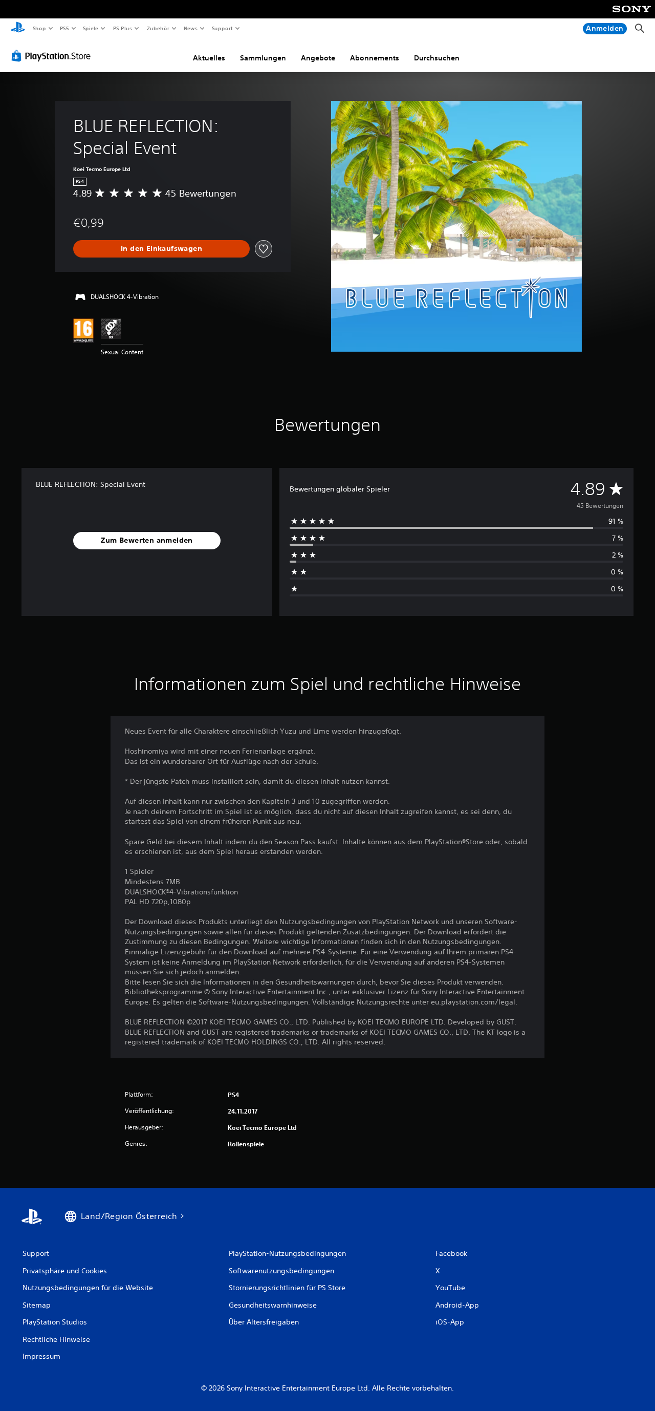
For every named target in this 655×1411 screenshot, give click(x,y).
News (191, 28)
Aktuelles (209, 57)
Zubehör (157, 28)
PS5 (65, 28)
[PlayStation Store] (53, 56)
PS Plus (122, 28)
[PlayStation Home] (18, 28)
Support (222, 28)
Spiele (91, 28)
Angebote (318, 57)
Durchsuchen (437, 57)
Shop (39, 28)
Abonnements (374, 57)
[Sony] (631, 15)
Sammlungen (263, 57)
